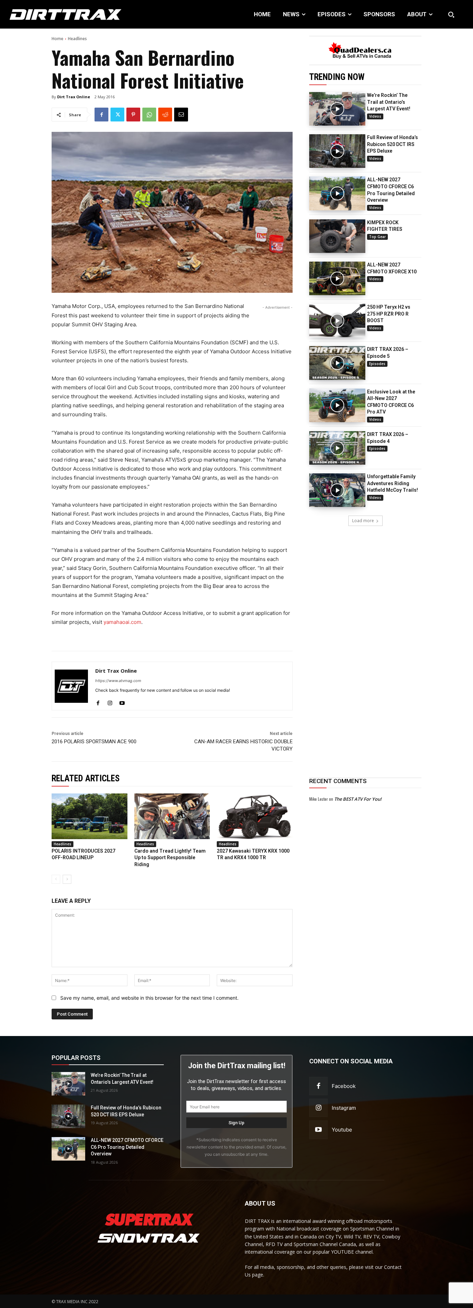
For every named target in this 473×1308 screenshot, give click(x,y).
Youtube (342, 1129)
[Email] (181, 114)
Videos (375, 116)
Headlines (77, 39)
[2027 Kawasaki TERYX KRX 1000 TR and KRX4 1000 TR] (255, 816)
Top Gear (377, 236)
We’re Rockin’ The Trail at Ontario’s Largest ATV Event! (388, 101)
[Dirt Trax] (49, 14)
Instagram (344, 1108)
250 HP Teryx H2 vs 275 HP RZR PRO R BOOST (388, 313)
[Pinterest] (133, 114)
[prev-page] (56, 879)
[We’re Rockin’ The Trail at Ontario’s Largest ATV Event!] (337, 109)
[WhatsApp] (149, 114)
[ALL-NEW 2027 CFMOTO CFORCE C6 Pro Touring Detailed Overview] (337, 193)
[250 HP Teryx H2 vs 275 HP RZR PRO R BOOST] (337, 320)
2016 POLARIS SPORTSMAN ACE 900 (94, 741)
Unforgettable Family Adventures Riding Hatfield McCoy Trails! (392, 483)
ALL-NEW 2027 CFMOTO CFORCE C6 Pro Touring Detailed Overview (127, 1146)
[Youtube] (122, 701)
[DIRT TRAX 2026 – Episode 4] (337, 448)
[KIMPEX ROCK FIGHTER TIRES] (337, 236)
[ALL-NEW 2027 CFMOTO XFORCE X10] (337, 278)
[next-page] (67, 879)
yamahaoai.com (122, 622)
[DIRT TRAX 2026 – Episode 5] (337, 363)
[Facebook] (101, 114)
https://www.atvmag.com (118, 680)
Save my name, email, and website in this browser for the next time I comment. (149, 998)
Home (57, 39)
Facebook (344, 1086)
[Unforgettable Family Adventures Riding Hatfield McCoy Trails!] (337, 490)
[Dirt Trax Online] (71, 686)
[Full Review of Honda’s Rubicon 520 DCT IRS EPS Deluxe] (337, 151)
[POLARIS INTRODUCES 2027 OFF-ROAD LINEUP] (89, 816)
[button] (451, 14)
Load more (363, 521)
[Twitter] (117, 114)
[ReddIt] (165, 114)
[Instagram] (110, 701)
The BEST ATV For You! (358, 799)
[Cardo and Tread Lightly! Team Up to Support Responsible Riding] (172, 816)
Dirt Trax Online (73, 96)
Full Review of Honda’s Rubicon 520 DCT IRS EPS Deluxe (392, 144)
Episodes (377, 363)
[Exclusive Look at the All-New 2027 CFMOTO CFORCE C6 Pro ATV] (337, 405)
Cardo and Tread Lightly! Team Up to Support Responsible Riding (170, 857)
